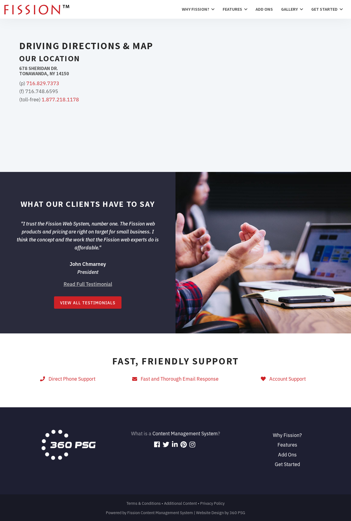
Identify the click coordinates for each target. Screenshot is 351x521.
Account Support (286, 378)
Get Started (324, 9)
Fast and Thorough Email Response (178, 378)
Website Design (210, 512)
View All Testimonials (87, 302)
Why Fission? (195, 9)
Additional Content (180, 503)
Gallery (289, 9)
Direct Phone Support (70, 378)
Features (232, 9)
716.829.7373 (42, 83)
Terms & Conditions (143, 503)
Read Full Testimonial (88, 283)
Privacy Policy (212, 503)
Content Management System (185, 433)
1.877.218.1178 (60, 99)
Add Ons (264, 9)
